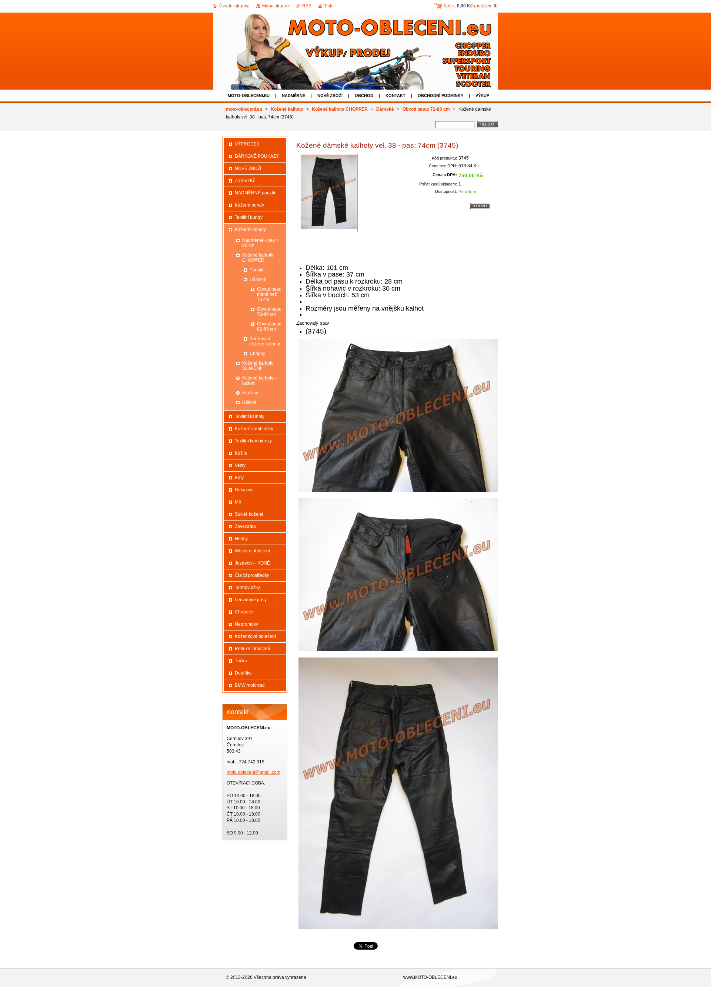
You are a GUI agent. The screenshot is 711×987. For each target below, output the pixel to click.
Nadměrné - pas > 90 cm (260, 243)
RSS (306, 6)
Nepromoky (246, 624)
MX (238, 502)
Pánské (257, 269)
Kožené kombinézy (254, 428)
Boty (239, 477)
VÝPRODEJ (247, 144)
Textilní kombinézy (253, 441)
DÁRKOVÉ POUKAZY (257, 156)
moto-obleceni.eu (249, 95)
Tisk (328, 6)
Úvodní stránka (234, 6)
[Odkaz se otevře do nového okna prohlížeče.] (329, 193)
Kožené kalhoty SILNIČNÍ (257, 366)
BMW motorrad (250, 685)
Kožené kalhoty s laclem (259, 380)
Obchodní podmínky (440, 95)
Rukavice (244, 489)
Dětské (249, 402)
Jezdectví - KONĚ (252, 563)
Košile (241, 453)
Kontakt (395, 95)
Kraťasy (250, 392)
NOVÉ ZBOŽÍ (330, 95)
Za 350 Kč (245, 180)
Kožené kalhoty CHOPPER (340, 109)
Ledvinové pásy (251, 599)
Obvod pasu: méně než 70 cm (270, 294)
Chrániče (244, 612)
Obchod (364, 95)
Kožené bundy (249, 205)
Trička (241, 660)
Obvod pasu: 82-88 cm (270, 326)
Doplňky (243, 673)
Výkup (482, 95)
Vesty (240, 465)
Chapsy (257, 353)
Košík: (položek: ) (471, 6)
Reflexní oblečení (252, 648)
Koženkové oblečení (255, 636)
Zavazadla (245, 526)
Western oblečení (252, 550)
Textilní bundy (249, 217)
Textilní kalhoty (249, 416)
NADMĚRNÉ (293, 95)
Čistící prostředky (252, 575)
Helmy (241, 538)
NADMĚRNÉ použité (256, 192)
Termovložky (247, 587)
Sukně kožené (249, 514)
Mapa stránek (276, 6)
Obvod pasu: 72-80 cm (426, 109)
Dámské (385, 109)
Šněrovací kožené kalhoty (265, 341)
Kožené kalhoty (287, 109)
